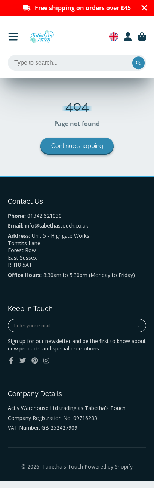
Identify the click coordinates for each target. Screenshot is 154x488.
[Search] (138, 62)
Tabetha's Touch (62, 466)
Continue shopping (77, 145)
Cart (142, 36)
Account (127, 36)
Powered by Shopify (108, 466)
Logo (42, 37)
